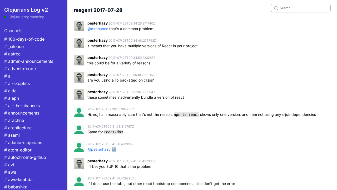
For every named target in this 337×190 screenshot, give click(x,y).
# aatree (12, 53)
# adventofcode (20, 68)
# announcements (21, 113)
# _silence (14, 46)
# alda (10, 90)
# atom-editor (18, 150)
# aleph (11, 98)
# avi (9, 164)
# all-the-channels (22, 105)
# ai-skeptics (17, 83)
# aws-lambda (18, 179)
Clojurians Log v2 (26, 10)
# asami (12, 135)
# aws (10, 172)
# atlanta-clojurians (23, 142)
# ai (8, 76)
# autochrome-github (25, 157)
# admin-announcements (28, 61)
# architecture (18, 127)
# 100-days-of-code (24, 39)
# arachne (14, 120)
